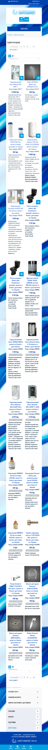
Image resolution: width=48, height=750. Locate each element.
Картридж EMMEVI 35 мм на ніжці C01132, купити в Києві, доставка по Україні (15, 537)
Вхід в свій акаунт (34, 3)
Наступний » (13, 49)
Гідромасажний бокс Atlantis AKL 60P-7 (16, 84)
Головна (10, 35)
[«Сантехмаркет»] (24, 12)
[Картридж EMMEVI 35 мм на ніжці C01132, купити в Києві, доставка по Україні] (16, 523)
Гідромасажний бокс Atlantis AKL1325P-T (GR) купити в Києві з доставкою (32, 407)
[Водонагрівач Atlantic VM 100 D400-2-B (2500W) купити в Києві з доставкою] (32, 130)
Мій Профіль (12, 728)
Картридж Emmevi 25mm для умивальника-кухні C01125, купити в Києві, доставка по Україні (32, 480)
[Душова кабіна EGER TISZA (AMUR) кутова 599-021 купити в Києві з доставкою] (32, 268)
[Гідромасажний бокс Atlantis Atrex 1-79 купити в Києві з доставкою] (32, 330)
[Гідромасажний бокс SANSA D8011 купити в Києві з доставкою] (16, 330)
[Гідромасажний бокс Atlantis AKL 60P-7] (16, 72)
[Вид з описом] (12, 56)
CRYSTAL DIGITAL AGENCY (28, 737)
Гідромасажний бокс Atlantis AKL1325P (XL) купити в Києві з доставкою (15, 407)
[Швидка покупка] (21, 78)
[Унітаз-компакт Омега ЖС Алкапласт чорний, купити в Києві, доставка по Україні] (32, 196)
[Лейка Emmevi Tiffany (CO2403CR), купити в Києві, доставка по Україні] (32, 623)
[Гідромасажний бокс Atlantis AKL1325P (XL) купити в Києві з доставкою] (16, 392)
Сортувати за (12, 59)
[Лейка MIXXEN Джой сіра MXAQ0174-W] (32, 72)
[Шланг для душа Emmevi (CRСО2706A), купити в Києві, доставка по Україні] (32, 574)
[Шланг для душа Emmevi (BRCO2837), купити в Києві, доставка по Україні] (16, 623)
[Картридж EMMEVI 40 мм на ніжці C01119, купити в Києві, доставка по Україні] (16, 464)
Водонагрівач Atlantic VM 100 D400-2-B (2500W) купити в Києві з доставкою (32, 144)
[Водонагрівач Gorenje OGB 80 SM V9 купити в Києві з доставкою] (16, 196)
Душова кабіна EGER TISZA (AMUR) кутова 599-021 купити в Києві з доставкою (32, 282)
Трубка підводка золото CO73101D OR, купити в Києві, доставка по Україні (32, 537)
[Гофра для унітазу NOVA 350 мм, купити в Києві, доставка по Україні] (16, 130)
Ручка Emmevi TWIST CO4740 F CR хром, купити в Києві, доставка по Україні (15, 588)
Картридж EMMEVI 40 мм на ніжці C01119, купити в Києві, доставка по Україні (15, 478)
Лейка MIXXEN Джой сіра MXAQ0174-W (32, 84)
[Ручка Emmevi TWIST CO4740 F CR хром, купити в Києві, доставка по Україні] (16, 574)
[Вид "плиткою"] (9, 56)
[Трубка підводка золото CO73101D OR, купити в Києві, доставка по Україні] (32, 523)
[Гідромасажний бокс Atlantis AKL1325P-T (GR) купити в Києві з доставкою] (32, 392)
